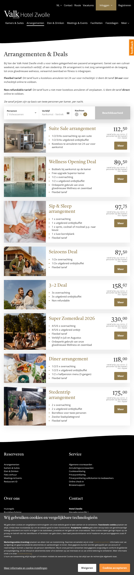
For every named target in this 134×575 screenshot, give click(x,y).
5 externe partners (101, 542)
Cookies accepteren (115, 567)
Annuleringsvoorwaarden (81, 467)
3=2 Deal (58, 285)
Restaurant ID (10, 481)
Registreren (124, 5)
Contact (68, 5)
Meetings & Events (77, 23)
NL (58, 5)
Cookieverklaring (24, 553)
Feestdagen (112, 23)
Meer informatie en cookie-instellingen (25, 568)
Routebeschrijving (12, 512)
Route (77, 5)
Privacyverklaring (77, 474)
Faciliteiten (97, 23)
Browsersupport (77, 484)
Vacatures (88, 5)
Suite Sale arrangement (72, 129)
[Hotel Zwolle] (27, 19)
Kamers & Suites (14, 23)
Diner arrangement (68, 359)
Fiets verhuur (10, 474)
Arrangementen (35, 23)
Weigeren (87, 567)
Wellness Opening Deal (72, 162)
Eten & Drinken (55, 23)
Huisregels (9, 508)
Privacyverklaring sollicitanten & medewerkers (91, 478)
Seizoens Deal (63, 252)
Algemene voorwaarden (80, 464)
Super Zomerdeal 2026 (72, 318)
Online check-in (76, 481)
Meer (120, 145)
